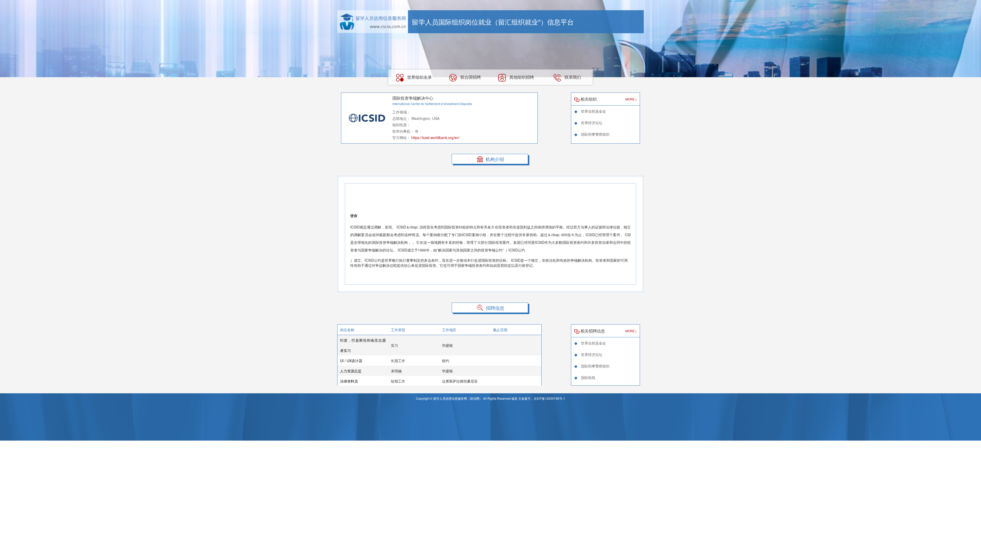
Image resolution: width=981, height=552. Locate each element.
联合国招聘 (470, 77)
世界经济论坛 (591, 122)
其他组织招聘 (521, 77)
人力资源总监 (350, 370)
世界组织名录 (419, 77)
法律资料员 (349, 381)
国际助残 (587, 377)
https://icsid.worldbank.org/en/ (435, 137)
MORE (630, 99)
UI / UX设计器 (351, 360)
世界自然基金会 (593, 111)
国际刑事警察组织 (595, 134)
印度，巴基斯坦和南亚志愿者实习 (363, 345)
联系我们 (572, 77)
